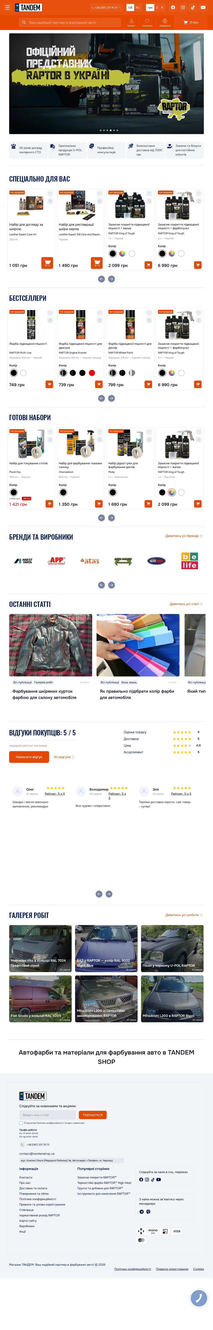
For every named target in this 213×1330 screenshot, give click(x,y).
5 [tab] (114, 130)
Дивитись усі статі (184, 604)
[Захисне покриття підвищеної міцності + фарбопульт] (180, 205)
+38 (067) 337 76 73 (38, 1144)
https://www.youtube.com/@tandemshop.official (159, 1180)
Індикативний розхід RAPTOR (39, 1215)
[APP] (23, 561)
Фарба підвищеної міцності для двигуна (80, 345)
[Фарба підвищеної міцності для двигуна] (81, 325)
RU (138, 7)
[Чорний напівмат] (73, 373)
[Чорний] (162, 492)
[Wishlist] (50, 193)
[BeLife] (156, 561)
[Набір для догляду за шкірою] (31, 205)
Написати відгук (29, 757)
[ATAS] (56, 561)
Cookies (198, 1269)
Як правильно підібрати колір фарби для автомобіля (137, 694)
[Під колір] (122, 254)
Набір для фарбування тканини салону (80, 465)
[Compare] (50, 201)
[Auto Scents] (90, 561)
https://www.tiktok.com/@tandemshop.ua (153, 1180)
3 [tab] (107, 130)
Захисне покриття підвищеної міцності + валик (128, 226)
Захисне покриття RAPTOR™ (96, 1177)
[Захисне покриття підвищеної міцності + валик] (130, 205)
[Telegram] (141, 1211)
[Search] (24, 22)
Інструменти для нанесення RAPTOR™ (103, 1194)
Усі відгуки (62, 757)
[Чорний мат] (82, 373)
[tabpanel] (106, 84)
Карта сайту (28, 1221)
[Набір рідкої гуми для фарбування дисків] (130, 444)
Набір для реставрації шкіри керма (76, 227)
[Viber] (148, 1211)
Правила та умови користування (42, 1204)
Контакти (25, 1177)
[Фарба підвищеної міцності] (31, 325)
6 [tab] (117, 130)
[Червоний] (92, 373)
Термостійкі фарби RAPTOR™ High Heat (104, 1183)
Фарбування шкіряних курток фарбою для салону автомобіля (44, 694)
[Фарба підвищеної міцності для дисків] (130, 325)
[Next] (111, 279)
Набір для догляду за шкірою (26, 227)
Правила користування (172, 1269)
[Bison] (190, 561)
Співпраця (26, 1210)
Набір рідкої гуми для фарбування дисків (123, 465)
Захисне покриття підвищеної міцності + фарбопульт (178, 226)
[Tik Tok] (193, 7)
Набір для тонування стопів (28, 463)
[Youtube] (203, 7)
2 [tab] (104, 130)
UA (130, 7)
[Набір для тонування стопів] (31, 444)
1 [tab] (101, 130)
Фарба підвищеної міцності (28, 344)
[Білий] (132, 254)
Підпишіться (93, 1115)
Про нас (25, 1183)
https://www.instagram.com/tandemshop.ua (147, 1180)
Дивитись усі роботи (182, 915)
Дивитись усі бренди (182, 536)
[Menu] (7, 7)
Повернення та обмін (34, 1194)
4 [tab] (110, 130)
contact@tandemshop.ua (36, 1154)
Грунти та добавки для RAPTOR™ (100, 1188)
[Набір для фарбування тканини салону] (81, 444)
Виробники (26, 1226)
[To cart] (47, 263)
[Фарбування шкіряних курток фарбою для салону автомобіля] (50, 645)
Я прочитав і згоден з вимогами (54, 1123)
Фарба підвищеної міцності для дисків (129, 345)
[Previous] (101, 279)
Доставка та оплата (33, 1188)
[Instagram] (183, 7)
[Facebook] (173, 7)
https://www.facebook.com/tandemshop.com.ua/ (141, 1180)
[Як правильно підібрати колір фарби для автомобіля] (138, 645)
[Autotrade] (123, 561)
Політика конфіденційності (49, 1123)
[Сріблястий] (132, 373)
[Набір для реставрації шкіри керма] (81, 205)
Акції (22, 1231)
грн (150, 7)
